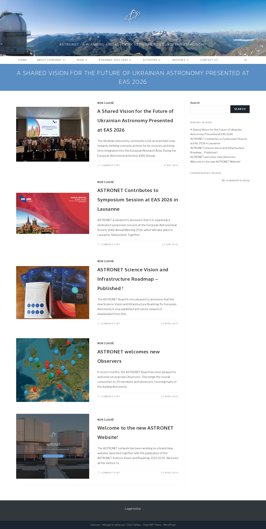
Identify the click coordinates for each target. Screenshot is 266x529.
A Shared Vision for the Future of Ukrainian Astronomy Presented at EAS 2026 (135, 120)
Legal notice (133, 508)
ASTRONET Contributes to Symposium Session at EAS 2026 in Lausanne (137, 199)
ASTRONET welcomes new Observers (212, 156)
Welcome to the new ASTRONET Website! (215, 161)
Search (195, 102)
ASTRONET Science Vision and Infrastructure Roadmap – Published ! (132, 278)
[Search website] (245, 60)
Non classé (105, 103)
